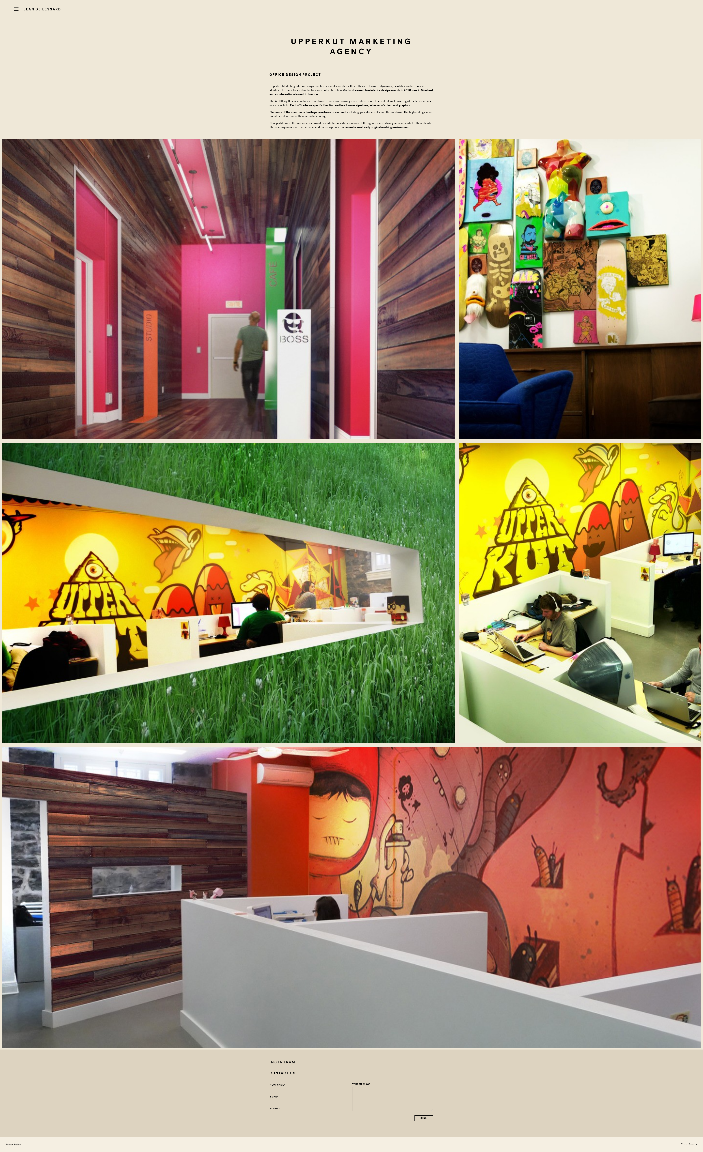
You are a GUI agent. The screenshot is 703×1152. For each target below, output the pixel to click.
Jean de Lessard (42, 9)
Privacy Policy (13, 1144)
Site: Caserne (689, 1144)
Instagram (282, 1062)
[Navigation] (16, 9)
